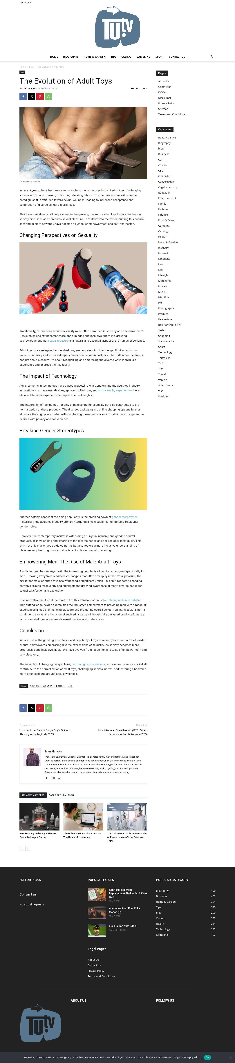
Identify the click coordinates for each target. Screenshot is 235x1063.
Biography (70, 56)
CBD (160, 170)
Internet (163, 253)
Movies (162, 286)
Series (162, 330)
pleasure (60, 685)
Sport (160, 56)
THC (160, 363)
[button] (211, 57)
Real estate (165, 319)
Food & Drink (166, 220)
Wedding (163, 396)
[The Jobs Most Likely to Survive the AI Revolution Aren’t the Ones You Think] (127, 816)
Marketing (164, 280)
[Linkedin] (61, 778)
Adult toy (34, 685)
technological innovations (88, 664)
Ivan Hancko (29, 88)
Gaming (163, 231)
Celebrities (164, 176)
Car (160, 159)
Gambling (143, 56)
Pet (160, 303)
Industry (163, 247)
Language (164, 258)
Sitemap (163, 109)
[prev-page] (21, 848)
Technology (165, 352)
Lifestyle (163, 275)
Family (162, 203)
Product (163, 314)
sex (70, 685)
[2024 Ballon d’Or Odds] (97, 930)
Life (160, 269)
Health (162, 236)
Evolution (47, 685)
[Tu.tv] (117, 28)
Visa (160, 391)
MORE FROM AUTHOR (62, 795)
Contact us (177, 56)
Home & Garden (95, 56)
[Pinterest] (40, 96)
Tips (113, 56)
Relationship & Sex (169, 325)
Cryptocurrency (167, 187)
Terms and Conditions (171, 114)
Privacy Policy (166, 103)
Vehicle (162, 380)
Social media (166, 341)
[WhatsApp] (48, 96)
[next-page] (27, 848)
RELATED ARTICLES (33, 795)
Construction (166, 181)
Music (162, 291)
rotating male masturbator (124, 600)
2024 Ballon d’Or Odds (122, 926)
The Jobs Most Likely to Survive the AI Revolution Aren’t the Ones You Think (127, 837)
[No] (230, 1057)
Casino (126, 56)
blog (31, 66)
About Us (163, 81)
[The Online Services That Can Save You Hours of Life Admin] (83, 816)
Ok (207, 1057)
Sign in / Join (25, 2)
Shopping (164, 336)
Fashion (163, 209)
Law (160, 264)
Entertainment (167, 198)
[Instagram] (55, 778)
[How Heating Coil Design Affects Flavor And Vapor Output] (39, 816)
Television (164, 358)
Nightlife (163, 297)
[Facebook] (23, 96)
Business (163, 154)
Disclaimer (164, 98)
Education (164, 192)
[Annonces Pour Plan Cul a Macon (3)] (97, 913)
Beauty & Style (167, 137)
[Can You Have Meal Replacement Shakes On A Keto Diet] (97, 894)
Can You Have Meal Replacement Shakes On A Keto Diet (128, 893)
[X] (31, 96)
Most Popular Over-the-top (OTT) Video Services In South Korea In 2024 (122, 732)
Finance (163, 214)
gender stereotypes (125, 517)
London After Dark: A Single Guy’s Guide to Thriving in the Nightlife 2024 (45, 732)
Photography (166, 308)
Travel (162, 374)
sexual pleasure (58, 340)
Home (54, 56)
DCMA (162, 92)
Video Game (165, 385)
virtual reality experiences (115, 390)
